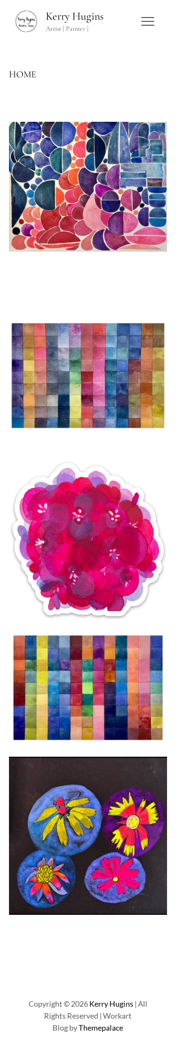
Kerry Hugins (75, 16)
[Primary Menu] (148, 21)
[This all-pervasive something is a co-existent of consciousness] (88, 251)
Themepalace (101, 1027)
